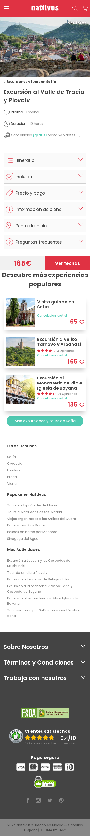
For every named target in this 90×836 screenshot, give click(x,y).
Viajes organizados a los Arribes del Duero (41, 518)
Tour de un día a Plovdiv (27, 572)
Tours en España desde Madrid (32, 505)
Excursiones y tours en (31, 81)
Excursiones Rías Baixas (26, 525)
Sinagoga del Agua (22, 538)
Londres (13, 470)
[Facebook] (27, 800)
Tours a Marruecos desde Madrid (34, 512)
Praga (12, 477)
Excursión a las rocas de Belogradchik (38, 579)
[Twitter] (49, 800)
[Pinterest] (61, 800)
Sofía (11, 456)
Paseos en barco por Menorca (32, 532)
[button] (75, 8)
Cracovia (14, 463)
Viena (12, 483)
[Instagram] (38, 800)
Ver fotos (77, 23)
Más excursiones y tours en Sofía (45, 421)
